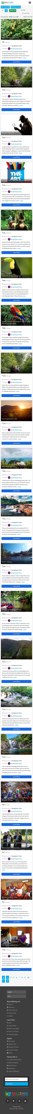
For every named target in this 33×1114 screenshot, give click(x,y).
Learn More (16, 62)
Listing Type (6, 7)
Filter (12, 10)
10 (28, 977)
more (24, 57)
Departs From (16, 7)
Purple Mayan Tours (16, 48)
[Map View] (6, 10)
